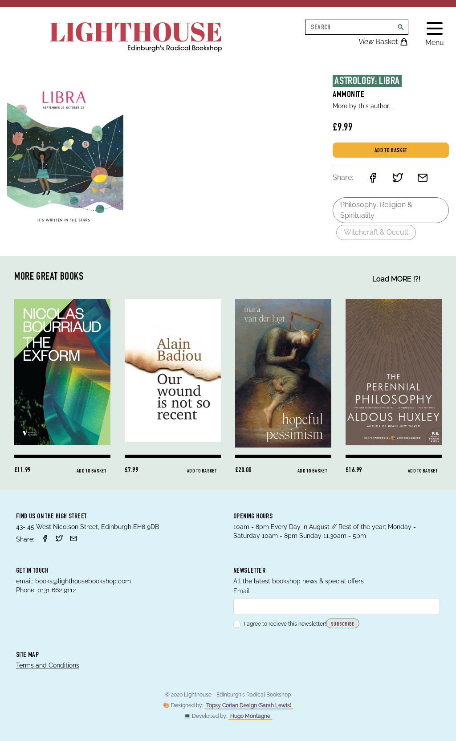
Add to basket (391, 151)
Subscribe (342, 624)
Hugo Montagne (250, 716)
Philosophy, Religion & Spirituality (376, 210)
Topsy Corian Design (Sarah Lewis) (248, 705)
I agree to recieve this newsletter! (285, 624)
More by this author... (363, 106)
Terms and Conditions (47, 665)
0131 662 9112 (56, 590)
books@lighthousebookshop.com (83, 581)
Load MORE (396, 279)
